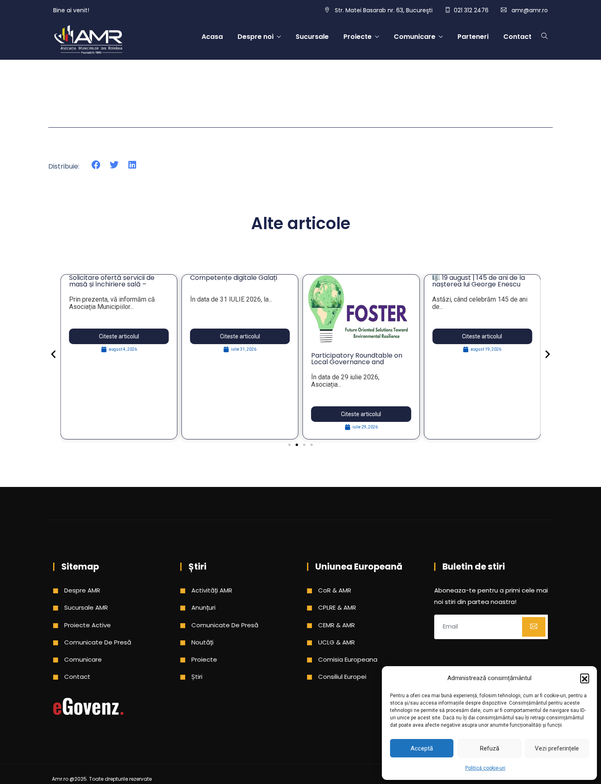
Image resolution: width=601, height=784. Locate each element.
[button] (585, 678)
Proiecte (357, 36)
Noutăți (202, 642)
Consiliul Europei (342, 676)
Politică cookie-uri (485, 768)
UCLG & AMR (336, 642)
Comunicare (414, 36)
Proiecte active (87, 625)
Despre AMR (82, 590)
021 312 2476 (471, 10)
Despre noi (256, 36)
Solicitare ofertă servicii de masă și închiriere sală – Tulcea (112, 284)
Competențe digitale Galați (233, 277)
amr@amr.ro (529, 10)
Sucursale (312, 36)
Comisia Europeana (347, 659)
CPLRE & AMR (337, 607)
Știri (196, 676)
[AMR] (88, 40)
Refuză (489, 748)
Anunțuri (203, 607)
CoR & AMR (334, 590)
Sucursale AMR (86, 607)
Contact (517, 36)
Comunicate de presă (97, 642)
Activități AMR (211, 590)
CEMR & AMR (336, 625)
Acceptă (421, 748)
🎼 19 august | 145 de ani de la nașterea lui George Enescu (478, 281)
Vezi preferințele (557, 748)
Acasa (212, 36)
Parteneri (473, 36)
